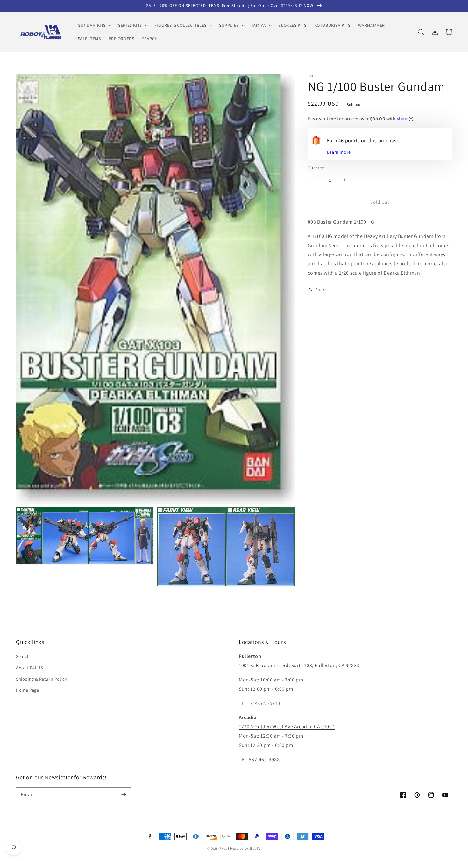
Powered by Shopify (245, 848)
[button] (94, 25)
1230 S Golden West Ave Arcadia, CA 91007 (287, 726)
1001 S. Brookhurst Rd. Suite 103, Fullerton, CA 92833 (299, 665)
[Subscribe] (124, 795)
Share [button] (321, 289)
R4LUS (225, 848)
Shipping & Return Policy (41, 679)
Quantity (316, 167)
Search (23, 656)
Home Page (27, 690)
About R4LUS (29, 668)
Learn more (339, 152)
